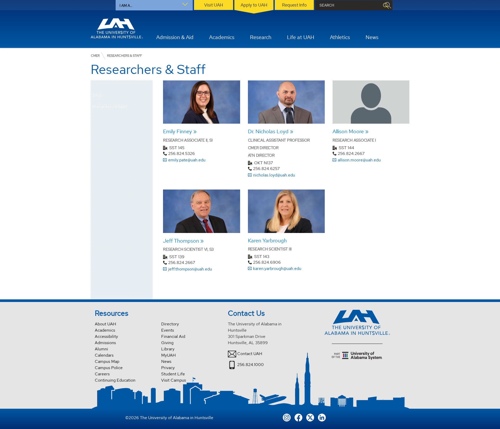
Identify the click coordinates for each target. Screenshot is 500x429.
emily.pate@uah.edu (186, 160)
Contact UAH (249, 353)
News (166, 361)
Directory (170, 324)
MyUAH (168, 355)
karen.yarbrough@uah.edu (277, 268)
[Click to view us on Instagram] (287, 417)
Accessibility (106, 336)
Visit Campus (173, 380)
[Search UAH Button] (385, 5)
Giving (167, 342)
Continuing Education (115, 380)
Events (167, 330)
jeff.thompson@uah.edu (190, 269)
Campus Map (107, 361)
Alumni (101, 349)
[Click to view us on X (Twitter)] (310, 417)
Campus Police (109, 367)
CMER (96, 95)
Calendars (104, 355)
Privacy (168, 367)
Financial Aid (173, 336)
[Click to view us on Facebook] (298, 417)
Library (167, 349)
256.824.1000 (250, 364)
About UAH (105, 324)
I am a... (126, 5)
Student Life (173, 374)
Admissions (105, 342)
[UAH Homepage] (117, 28)
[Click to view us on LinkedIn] (322, 417)
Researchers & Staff (109, 106)
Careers (102, 374)
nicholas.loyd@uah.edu (274, 175)
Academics (105, 330)
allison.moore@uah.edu (359, 160)
